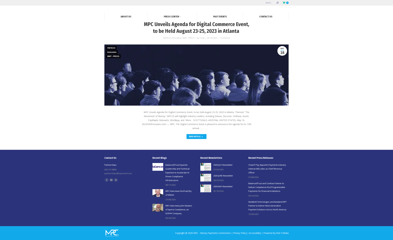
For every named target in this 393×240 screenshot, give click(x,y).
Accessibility (255, 233)
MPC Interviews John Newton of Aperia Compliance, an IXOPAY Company (178, 209)
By (201, 37)
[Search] (277, 3)
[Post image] (157, 167)
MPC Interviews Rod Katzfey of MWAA (178, 193)
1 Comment (225, 37)
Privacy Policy (240, 233)
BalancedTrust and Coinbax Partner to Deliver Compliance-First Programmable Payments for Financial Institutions (266, 187)
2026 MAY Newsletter (223, 186)
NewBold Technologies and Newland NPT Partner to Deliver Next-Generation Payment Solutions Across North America (267, 205)
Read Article (194, 136)
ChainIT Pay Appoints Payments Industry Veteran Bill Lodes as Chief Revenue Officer (267, 168)
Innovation (177, 37)
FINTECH (167, 37)
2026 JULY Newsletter (223, 164)
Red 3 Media (282, 233)
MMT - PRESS (189, 37)
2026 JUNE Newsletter (223, 175)
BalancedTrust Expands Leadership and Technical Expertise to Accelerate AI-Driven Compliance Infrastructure (177, 172)
